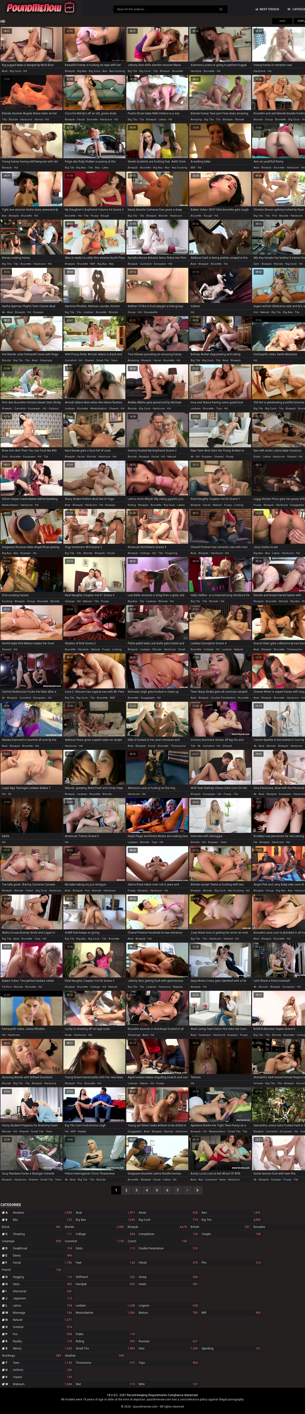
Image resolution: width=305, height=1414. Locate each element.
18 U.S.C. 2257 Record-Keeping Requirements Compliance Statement (152, 1395)
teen (114, 360)
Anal (105, 1212)
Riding (105, 1341)
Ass (231, 1212)
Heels (168, 1284)
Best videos (269, 9)
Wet (105, 1384)
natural (264, 312)
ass (104, 71)
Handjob (105, 1284)
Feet (105, 1262)
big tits (132, 71)
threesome (294, 649)
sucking (7, 601)
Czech (157, 1241)
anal (4, 71)
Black (31, 1227)
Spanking (231, 1348)
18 (9, 794)
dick (5, 456)
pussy (94, 215)
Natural (42, 1320)
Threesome (105, 1362)
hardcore (259, 71)
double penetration (223, 697)
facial (81, 119)
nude (68, 1035)
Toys (168, 1362)
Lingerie (168, 1305)
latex (105, 167)
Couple (231, 1234)
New (282, 21)
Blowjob (157, 1227)
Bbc (42, 1219)
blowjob (70, 71)
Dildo (105, 1248)
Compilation (168, 1234)
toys (219, 408)
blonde (13, 119)
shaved (89, 360)
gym (256, 263)
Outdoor (42, 1327)
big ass (81, 71)
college (145, 553)
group (269, 119)
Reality (42, 1341)
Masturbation (105, 1312)
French (31, 1270)
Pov (42, 1334)
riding (132, 505)
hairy (222, 1179)
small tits (102, 360)
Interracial (42, 1291)
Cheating (42, 1234)
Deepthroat (42, 1248)
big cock (15, 71)
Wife (168, 1384)
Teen (42, 1362)
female (258, 1083)
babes (144, 1083)
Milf (231, 1312)
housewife (151, 312)
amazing (196, 119)
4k (3, 312)
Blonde (94, 1227)
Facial (42, 1262)
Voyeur (42, 1377)
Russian (168, 1341)
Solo (168, 1348)
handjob (196, 71)
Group (168, 1277)
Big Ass (105, 1219)
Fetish (168, 1262)
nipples (178, 986)
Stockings (31, 1355)
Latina (42, 1305)
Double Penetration (168, 1248)
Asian (168, 1212)
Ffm (231, 1262)
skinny (39, 119)
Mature (168, 1312)
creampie (46, 360)
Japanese (42, 1298)
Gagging (42, 1277)
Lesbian (105, 1305)
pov (274, 215)
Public (105, 1334)
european (160, 263)
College (105, 1234)
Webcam (42, 1384)
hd (25, 71)
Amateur (42, 1212)
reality (82, 1131)
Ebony (42, 1255)
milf (193, 167)
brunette (177, 71)
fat (255, 842)
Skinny (42, 1348)
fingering (171, 553)
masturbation (98, 408)
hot (256, 312)
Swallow (94, 1355)
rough (105, 215)
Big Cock (168, 1219)
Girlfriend (105, 1277)
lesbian (88, 312)
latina (162, 119)
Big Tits (231, 1219)
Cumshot (94, 1241)
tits (155, 71)
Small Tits (105, 1348)
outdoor (54, 408)
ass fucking (117, 71)
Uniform (42, 1370)
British (220, 1227)
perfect (6, 986)
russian (38, 312)
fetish (29, 890)
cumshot (146, 263)
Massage (42, 1312)
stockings (134, 1035)
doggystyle (297, 505)
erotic (257, 456)
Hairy (42, 1284)
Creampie (31, 1241)
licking (238, 505)
